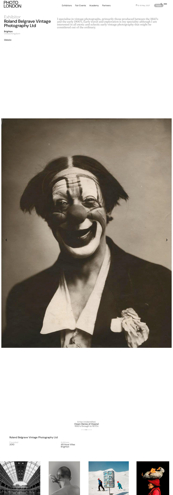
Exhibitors (67, 5)
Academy (94, 5)
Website (7, 40)
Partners (106, 5)
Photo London (12, 4)
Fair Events (80, 5)
